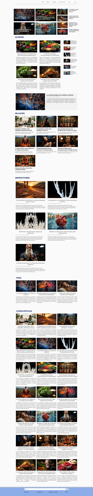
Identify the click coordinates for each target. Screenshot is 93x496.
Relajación (54, 1)
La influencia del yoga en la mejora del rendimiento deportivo (22, 31)
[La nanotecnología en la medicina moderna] (67, 67)
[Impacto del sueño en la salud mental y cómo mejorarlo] (62, 18)
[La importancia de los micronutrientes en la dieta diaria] (50, 46)
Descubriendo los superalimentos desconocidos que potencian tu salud (45, 18)
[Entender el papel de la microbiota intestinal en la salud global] (62, 31)
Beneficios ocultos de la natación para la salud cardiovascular (43, 31)
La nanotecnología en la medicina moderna (21, 17)
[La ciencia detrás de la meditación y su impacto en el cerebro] (25, 141)
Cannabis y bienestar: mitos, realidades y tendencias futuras (23, 129)
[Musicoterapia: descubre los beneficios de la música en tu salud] (68, 121)
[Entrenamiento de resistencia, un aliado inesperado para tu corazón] (30, 189)
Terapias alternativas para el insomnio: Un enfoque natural (44, 149)
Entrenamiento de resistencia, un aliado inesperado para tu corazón (30, 200)
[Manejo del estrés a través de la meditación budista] (25, 160)
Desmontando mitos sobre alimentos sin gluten (73, 48)
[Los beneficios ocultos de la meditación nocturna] (62, 11)
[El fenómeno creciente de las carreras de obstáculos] (30, 220)
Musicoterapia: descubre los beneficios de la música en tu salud (67, 129)
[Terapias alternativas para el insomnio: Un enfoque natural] (46, 141)
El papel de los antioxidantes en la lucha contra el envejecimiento (74, 42)
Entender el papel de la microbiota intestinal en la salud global (74, 30)
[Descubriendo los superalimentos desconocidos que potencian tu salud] (26, 46)
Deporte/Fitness (62, 1)
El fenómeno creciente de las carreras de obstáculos (30, 232)
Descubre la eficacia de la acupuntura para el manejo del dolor (68, 149)
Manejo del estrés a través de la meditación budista (23, 168)
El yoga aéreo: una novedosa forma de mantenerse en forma (73, 55)
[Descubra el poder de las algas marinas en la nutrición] (26, 72)
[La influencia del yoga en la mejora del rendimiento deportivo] (67, 61)
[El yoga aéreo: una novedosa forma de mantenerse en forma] (67, 54)
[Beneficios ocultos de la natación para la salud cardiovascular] (67, 73)
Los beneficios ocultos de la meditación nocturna (74, 10)
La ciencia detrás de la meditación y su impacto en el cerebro (24, 149)
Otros (69, 1)
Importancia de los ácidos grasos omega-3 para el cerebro (50, 80)
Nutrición (47, 1)
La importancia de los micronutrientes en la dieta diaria (50, 54)
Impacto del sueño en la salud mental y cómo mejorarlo (74, 17)
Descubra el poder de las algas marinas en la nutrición (26, 80)
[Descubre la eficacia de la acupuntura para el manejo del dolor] (68, 141)
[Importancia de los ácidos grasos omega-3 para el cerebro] (50, 72)
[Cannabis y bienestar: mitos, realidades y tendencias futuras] (25, 121)
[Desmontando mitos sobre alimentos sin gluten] (67, 48)
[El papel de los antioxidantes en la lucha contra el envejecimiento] (67, 42)
